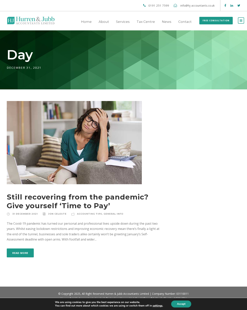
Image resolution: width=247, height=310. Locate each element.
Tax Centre (146, 22)
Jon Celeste (57, 213)
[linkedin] (231, 5)
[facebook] (225, 5)
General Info (113, 213)
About (104, 22)
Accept (181, 304)
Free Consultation (216, 20)
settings (157, 305)
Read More (20, 253)
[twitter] (238, 5)
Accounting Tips (89, 213)
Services (123, 22)
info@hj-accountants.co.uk (197, 5)
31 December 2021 (25, 213)
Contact (185, 22)
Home (86, 22)
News (166, 22)
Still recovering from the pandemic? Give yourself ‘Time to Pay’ (78, 201)
